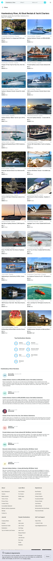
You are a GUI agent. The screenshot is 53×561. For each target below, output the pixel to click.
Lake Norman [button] (21, 537)
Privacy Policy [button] (26, 558)
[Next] (24, 27)
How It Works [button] (21, 491)
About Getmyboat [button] (6, 491)
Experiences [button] (38, 488)
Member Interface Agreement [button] (8, 508)
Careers (3, 494)
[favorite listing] (25, 36)
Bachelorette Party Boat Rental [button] (42, 508)
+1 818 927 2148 (38, 523)
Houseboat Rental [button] (39, 498)
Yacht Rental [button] (38, 503)
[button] (4, 16)
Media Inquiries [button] (5, 496)
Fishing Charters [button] (38, 496)
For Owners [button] (21, 494)
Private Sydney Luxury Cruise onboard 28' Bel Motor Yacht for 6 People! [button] (22, 432)
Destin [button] (19, 542)
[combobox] (12, 2)
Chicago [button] (20, 535)
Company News (5, 520)
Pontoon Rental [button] (38, 501)
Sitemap (3, 510)
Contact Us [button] (4, 513)
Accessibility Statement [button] (7, 506)
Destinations (4, 528)
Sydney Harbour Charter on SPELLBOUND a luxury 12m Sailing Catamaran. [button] (23, 379)
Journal (4, 517)
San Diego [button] (20, 528)
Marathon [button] (20, 544)
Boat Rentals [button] (38, 491)
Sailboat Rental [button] (38, 506)
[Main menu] (50, 2)
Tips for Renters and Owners (8, 530)
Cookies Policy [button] (5, 503)
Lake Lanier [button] (21, 523)
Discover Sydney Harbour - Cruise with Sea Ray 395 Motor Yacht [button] (20, 449)
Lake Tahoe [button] (21, 525)
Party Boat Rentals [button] (39, 510)
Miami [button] (19, 520)
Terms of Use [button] (5, 498)
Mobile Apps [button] (21, 496)
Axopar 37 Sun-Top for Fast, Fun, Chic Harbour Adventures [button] (19, 415)
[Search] (45, 2)
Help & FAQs (38, 520)
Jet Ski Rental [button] (38, 494)
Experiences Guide (6, 525)
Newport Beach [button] (22, 532)
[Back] (3, 27)
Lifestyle (3, 523)
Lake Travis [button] (21, 530)
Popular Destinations (24, 517)
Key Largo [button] (20, 540)
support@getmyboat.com (41, 525)
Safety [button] (19, 498)
